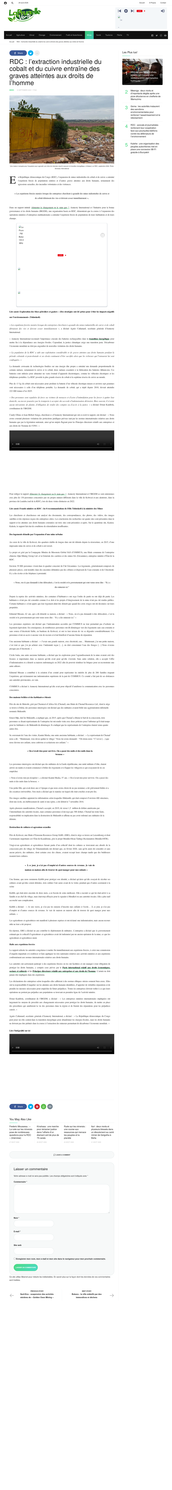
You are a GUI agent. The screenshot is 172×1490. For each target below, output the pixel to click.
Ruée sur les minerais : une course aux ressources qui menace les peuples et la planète (75, 1132)
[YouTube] (165, 35)
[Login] (5, 2)
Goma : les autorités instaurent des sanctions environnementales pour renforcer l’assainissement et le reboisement (145, 112)
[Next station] (119, 11)
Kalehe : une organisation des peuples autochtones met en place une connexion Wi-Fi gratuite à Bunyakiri (145, 148)
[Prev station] (132, 11)
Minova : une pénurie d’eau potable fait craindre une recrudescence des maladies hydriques (144, 76)
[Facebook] (152, 35)
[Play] (126, 11)
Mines (11, 90)
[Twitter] (156, 35)
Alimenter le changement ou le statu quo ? (50, 207)
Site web (18, 1245)
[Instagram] (161, 35)
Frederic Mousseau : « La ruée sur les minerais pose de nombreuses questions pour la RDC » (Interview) (20, 1132)
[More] (37, 53)
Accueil (11, 42)
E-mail (17, 1231)
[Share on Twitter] (30, 53)
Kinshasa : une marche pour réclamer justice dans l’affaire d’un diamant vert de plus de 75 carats (48, 1132)
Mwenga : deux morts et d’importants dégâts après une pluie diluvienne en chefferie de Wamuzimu (146, 95)
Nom (16, 1217)
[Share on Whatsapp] (43, 1106)
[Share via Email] (50, 1106)
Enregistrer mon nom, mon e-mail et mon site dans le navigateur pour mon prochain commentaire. (61, 1258)
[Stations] (102, 235)
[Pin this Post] (37, 1106)
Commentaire (20, 1181)
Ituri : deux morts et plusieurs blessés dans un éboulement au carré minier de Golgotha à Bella (102, 1132)
